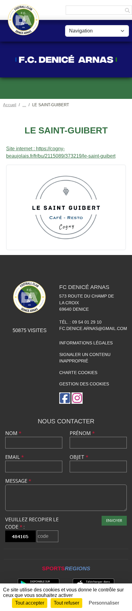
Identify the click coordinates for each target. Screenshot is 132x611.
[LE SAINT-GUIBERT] (66, 207)
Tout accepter (29, 602)
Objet (79, 457)
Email (14, 457)
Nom (13, 433)
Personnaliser (104, 602)
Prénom (82, 433)
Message (18, 481)
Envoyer (114, 520)
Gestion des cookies (84, 383)
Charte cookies (78, 372)
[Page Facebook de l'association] (64, 398)
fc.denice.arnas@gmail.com (93, 328)
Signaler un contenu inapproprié (85, 358)
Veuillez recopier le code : (32, 523)
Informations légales (86, 342)
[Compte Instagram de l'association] (77, 398)
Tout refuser (66, 602)
